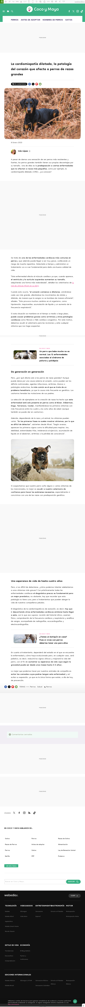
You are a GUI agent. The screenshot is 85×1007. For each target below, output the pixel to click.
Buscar (12, 11)
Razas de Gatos (64, 839)
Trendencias (9, 951)
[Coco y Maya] (42, 9)
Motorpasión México (70, 982)
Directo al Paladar (57, 911)
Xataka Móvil (9, 916)
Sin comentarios (20, 84)
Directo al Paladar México (57, 982)
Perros (14, 20)
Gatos (68, 20)
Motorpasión (70, 911)
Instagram (77, 11)
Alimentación (63, 844)
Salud (39, 687)
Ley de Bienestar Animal (66, 850)
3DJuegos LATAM (26, 980)
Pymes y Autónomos (24, 957)
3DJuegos (23, 911)
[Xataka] (2, 2)
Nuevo (8, 11)
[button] (24, 151)
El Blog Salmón (25, 951)
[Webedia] (11, 895)
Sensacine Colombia (42, 985)
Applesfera (9, 921)
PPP (33, 856)
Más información (13, 1004)
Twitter (73, 11)
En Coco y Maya (44, 348)
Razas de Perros (11, 844)
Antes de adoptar (30, 20)
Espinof (38, 916)
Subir (73, 896)
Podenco (61, 856)
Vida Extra (23, 916)
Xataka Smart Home (12, 926)
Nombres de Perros (53, 20)
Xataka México (10, 980)
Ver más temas (11, 866)
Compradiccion (10, 961)
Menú (3, 11)
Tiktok (81, 11)
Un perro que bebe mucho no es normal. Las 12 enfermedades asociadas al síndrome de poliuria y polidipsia (54, 356)
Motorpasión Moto (72, 916)
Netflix (7, 856)
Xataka (7, 911)
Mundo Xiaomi (9, 931)
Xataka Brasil (9, 985)
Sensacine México (42, 980)
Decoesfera (9, 956)
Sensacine (39, 911)
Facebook (69, 11)
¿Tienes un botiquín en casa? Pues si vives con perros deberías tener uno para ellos (53, 640)
